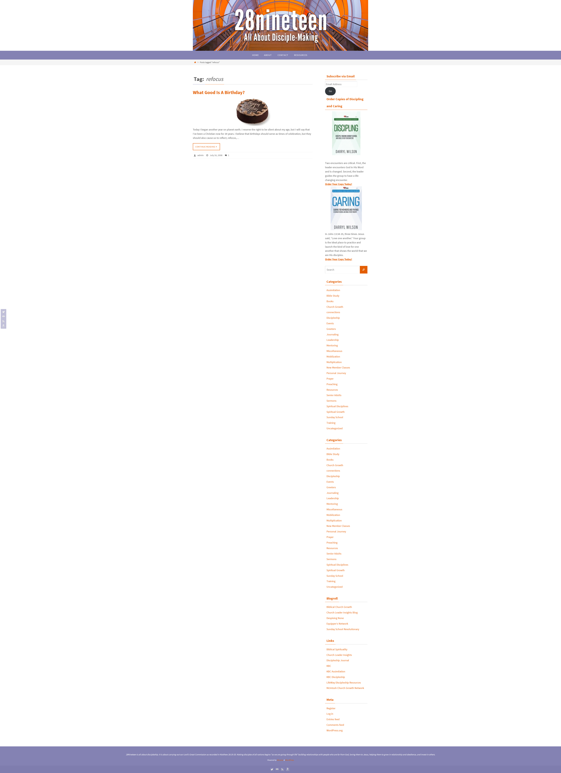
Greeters (331, 329)
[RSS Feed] (3, 321)
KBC (329, 666)
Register (331, 708)
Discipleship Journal (338, 660)
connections (333, 312)
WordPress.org (335, 730)
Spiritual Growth (336, 411)
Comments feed (335, 724)
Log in (330, 713)
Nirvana (280, 760)
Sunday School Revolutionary (343, 629)
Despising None (335, 618)
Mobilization (333, 356)
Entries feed (333, 719)
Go (330, 91)
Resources (332, 389)
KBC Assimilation (336, 671)
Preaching (332, 384)
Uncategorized (335, 428)
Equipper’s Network (337, 623)
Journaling (332, 334)
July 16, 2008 (216, 155)
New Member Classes (338, 367)
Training (331, 422)
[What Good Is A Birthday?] (253, 111)
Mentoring (332, 345)
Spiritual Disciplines (337, 406)
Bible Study (333, 295)
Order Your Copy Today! (338, 259)
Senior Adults (334, 395)
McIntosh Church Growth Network (345, 688)
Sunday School (335, 417)
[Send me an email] (3, 316)
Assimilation (333, 290)
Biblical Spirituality (337, 649)
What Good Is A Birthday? (219, 92)
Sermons (331, 400)
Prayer (330, 378)
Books (330, 301)
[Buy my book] (3, 326)
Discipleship (333, 317)
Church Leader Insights (339, 655)
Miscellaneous (334, 351)
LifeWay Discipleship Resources (344, 682)
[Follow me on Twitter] (3, 312)
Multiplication (334, 362)
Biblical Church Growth (339, 607)
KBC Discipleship (336, 677)
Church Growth (335, 306)
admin (200, 155)
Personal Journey (336, 373)
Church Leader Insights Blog (342, 612)
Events (330, 323)
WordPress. (289, 760)
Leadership (333, 340)
